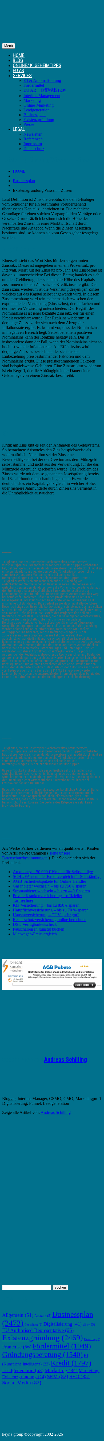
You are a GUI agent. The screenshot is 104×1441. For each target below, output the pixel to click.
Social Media (21, 1382)
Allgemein (17, 1315)
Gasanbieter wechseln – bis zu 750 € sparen (49, 886)
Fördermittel (33, 85)
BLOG (18, 60)
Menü (8, 46)
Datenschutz (33, 148)
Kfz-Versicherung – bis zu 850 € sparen (46, 905)
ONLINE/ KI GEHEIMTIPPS (37, 65)
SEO (79, 1376)
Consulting (33, 1324)
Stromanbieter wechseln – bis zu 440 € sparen (51, 891)
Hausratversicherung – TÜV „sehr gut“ (46, 915)
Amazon (42, 1316)
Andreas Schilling (65, 1059)
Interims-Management (41, 95)
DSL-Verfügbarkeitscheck (35, 924)
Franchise (16, 1347)
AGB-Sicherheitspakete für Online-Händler (49, 881)
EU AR (18, 70)
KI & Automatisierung (42, 80)
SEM (57, 1376)
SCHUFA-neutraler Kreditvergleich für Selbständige (57, 876)
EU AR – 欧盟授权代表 (44, 90)
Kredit (71, 1363)
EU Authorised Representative (38, 1330)
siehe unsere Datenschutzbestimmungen (36, 855)
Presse (28, 124)
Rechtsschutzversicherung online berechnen (49, 919)
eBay (89, 1324)
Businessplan (34, 115)
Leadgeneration (36, 110)
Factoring (92, 1339)
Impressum (32, 143)
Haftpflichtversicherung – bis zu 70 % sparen (51, 910)
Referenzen (33, 139)
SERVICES (22, 75)
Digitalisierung (62, 1324)
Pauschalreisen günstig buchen (38, 929)
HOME (19, 55)
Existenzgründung (38, 119)
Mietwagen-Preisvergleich (35, 934)
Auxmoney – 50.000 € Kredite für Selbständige (53, 871)
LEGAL (19, 129)
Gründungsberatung (42, 1354)
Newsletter (32, 134)
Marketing (32, 100)
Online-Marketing (38, 105)
